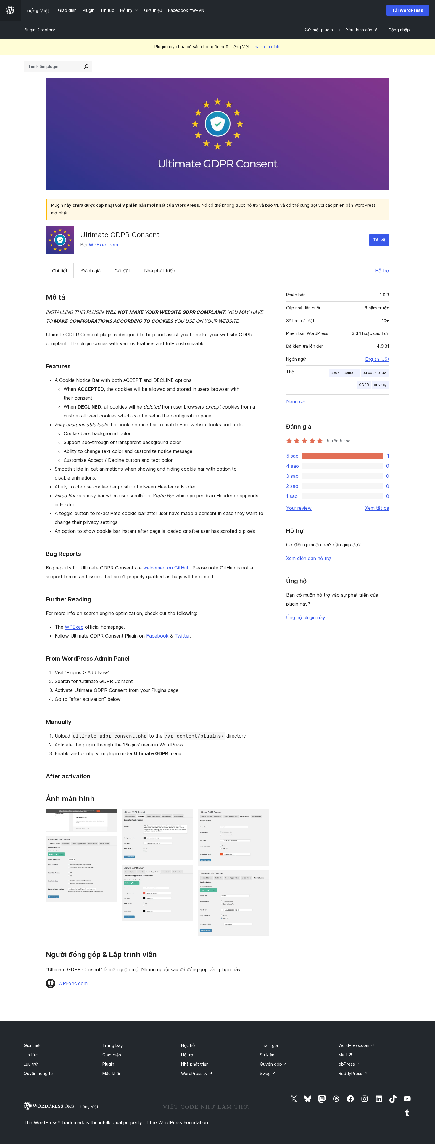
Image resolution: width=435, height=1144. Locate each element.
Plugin (108, 1063)
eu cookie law (374, 372)
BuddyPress (353, 1073)
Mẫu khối (111, 1073)
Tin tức (31, 1054)
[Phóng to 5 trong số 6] (261, 817)
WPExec (74, 627)
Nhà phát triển (159, 271)
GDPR (364, 385)
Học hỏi (188, 1045)
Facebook (157, 636)
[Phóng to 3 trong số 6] (185, 817)
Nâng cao (296, 401)
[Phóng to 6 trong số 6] (261, 878)
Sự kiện (267, 1054)
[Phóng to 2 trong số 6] (109, 844)
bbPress (349, 1063)
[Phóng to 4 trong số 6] (185, 873)
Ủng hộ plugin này (305, 617)
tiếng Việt (89, 1106)
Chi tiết (59, 271)
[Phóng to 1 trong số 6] (109, 817)
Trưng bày (112, 1045)
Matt (345, 1054)
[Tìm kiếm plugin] (86, 66)
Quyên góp (273, 1063)
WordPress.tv (196, 1073)
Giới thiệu (33, 1045)
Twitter (182, 636)
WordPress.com (356, 1045)
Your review (299, 508)
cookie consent (344, 372)
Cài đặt (122, 271)
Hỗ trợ (382, 271)
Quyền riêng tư (38, 1073)
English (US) (377, 359)
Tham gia (269, 1045)
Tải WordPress (407, 10)
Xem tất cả (377, 508)
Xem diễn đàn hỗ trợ (308, 558)
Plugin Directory (39, 29)
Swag (268, 1073)
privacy (380, 385)
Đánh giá (91, 271)
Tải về (379, 239)
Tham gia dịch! (266, 46)
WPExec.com (103, 245)
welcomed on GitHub (166, 568)
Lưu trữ (31, 1063)
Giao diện (111, 1054)
